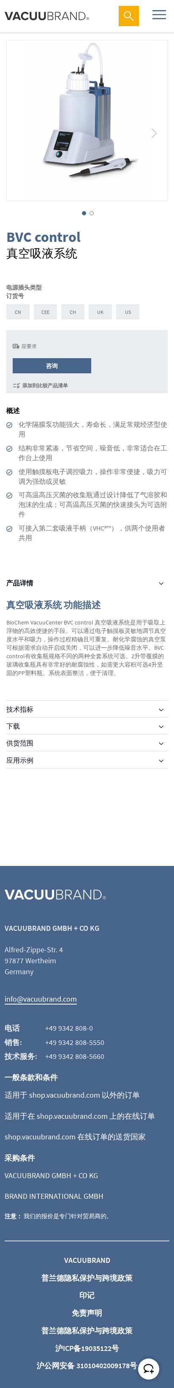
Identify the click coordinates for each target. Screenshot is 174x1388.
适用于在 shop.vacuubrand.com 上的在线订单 (80, 1116)
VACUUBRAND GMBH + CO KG (51, 1175)
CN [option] (18, 312)
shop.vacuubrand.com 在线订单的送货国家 (75, 1136)
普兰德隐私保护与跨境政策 (87, 1278)
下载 (13, 726)
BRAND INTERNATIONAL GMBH (54, 1196)
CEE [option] (45, 312)
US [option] (128, 312)
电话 (12, 1028)
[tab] (87, 582)
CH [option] (73, 312)
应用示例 (19, 760)
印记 (87, 1295)
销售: (13, 1042)
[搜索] (129, 16)
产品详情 (19, 583)
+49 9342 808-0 (69, 1028)
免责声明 (87, 1313)
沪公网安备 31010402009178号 (87, 1365)
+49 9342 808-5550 (74, 1042)
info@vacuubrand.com (41, 999)
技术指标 (19, 709)
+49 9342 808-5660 (74, 1056)
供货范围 (19, 743)
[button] (154, 120)
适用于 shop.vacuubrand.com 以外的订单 (72, 1095)
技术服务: (21, 1056)
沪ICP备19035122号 (87, 1348)
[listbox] (87, 313)
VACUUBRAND (87, 1260)
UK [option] (100, 312)
